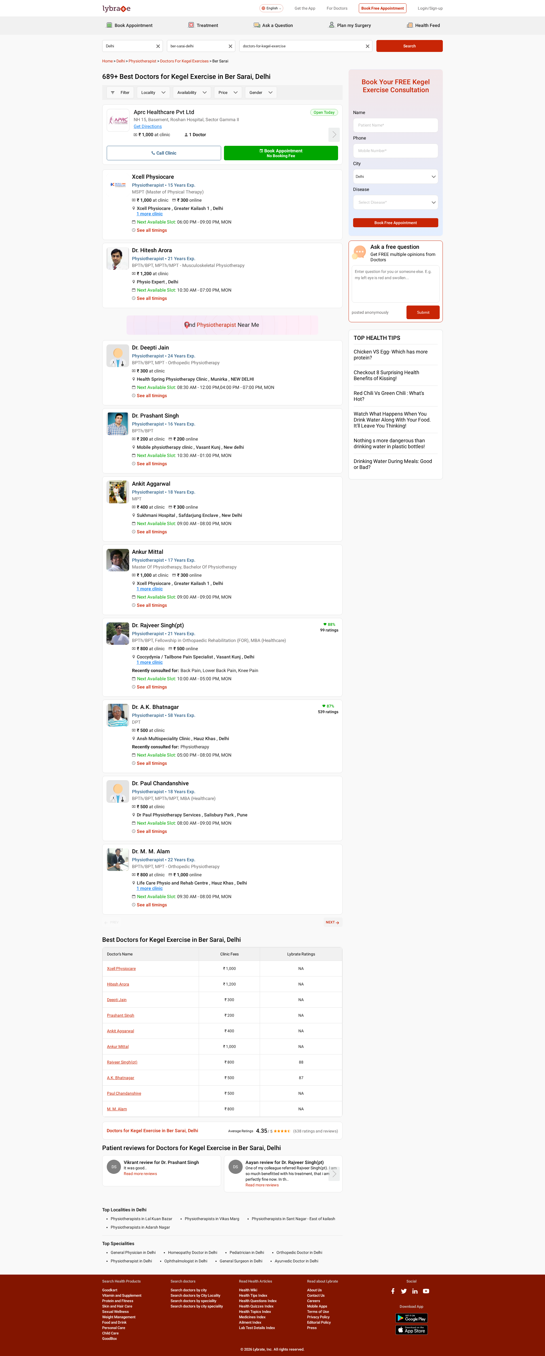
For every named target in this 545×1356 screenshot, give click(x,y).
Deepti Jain (117, 999)
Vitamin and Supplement (121, 1295)
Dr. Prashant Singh (155, 415)
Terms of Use (318, 1311)
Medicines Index (252, 1317)
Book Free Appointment (382, 8)
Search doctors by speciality (193, 1301)
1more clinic (150, 213)
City (357, 163)
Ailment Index (250, 1322)
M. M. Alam (117, 1109)
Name (359, 112)
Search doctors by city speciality (197, 1306)
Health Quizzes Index (256, 1306)
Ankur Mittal (147, 551)
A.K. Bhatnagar (120, 1077)
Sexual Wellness (115, 1311)
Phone (359, 138)
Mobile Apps (317, 1306)
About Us (314, 1290)
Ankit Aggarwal (151, 483)
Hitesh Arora (118, 984)
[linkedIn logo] (415, 1293)
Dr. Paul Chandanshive (160, 783)
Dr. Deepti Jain (150, 347)
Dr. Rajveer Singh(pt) (158, 625)
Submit (423, 312)
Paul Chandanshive (124, 1093)
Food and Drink (114, 1322)
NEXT (330, 922)
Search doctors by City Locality (195, 1295)
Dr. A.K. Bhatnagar (155, 707)
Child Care (110, 1333)
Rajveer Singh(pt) (122, 1062)
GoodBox (109, 1338)
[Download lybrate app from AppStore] (411, 1334)
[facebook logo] (392, 1293)
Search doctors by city (189, 1290)
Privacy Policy (318, 1317)
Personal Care (113, 1328)
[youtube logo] (426, 1293)
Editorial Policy (319, 1322)
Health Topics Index (255, 1311)
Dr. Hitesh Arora (152, 250)
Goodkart (109, 1290)
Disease (361, 189)
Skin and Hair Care (117, 1306)
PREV (114, 922)
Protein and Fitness (117, 1301)
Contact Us (316, 1295)
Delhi (120, 61)
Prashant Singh (120, 1015)
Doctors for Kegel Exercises (184, 61)
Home (107, 61)
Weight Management (118, 1317)
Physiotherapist (142, 61)
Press (312, 1328)
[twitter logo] (404, 1293)
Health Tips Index (253, 1295)
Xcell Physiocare (153, 176)
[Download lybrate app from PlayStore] (411, 1322)
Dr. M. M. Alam (151, 851)
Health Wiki (248, 1290)
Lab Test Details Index (257, 1328)
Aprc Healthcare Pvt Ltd (164, 112)
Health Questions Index (258, 1301)
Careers (313, 1301)
